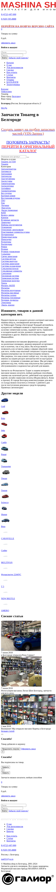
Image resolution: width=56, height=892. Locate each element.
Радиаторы (6, 242)
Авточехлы (6, 176)
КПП (3, 213)
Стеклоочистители (9, 268)
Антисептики (7, 186)
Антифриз (6, 188)
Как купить (12, 836)
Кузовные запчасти (10, 220)
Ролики (4, 249)
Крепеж (4, 217)
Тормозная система (10, 278)
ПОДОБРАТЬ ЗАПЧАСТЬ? (28, 146)
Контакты (11, 841)
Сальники (5, 254)
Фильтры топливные (10, 298)
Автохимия (6, 174)
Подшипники (7, 234)
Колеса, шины (7, 215)
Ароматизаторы (8, 191)
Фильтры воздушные (11, 290)
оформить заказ (8, 43)
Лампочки (6, 222)
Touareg (4, 164)
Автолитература (8, 169)
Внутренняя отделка (10, 198)
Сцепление (6, 273)
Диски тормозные (9, 210)
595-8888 (8, 19)
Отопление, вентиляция (12, 230)
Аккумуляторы (8, 179)
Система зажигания (10, 264)
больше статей (7, 731)
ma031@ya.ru (7, 859)
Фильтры (5, 288)
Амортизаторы (8, 183)
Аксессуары (6, 181)
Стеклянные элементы (11, 271)
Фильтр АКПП (8, 285)
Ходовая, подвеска (9, 300)
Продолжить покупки (10, 749)
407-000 (8, 14)
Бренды (10, 831)
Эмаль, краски (7, 305)
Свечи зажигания (9, 256)
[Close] (2, 734)
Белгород (16, 96)
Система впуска (8, 259)
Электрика (6, 302)
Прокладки (6, 239)
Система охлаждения (11, 266)
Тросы (4, 283)
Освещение (6, 227)
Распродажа (6, 244)
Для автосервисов (15, 826)
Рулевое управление (10, 251)
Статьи (10, 838)
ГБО (3, 200)
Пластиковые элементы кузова (15, 232)
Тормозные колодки (10, 281)
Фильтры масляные (10, 293)
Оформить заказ (28, 749)
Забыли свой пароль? (18, 58)
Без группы (6, 193)
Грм (3, 203)
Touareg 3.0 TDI (8, 162)
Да (6, 108)
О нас (9, 824)
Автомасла (6, 171)
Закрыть (5, 767)
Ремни (4, 247)
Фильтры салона (8, 295)
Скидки (10, 829)
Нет (3, 108)
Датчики (5, 205)
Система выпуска (9, 261)
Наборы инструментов (11, 225)
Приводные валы (9, 237)
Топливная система (10, 276)
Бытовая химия (8, 196)
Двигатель (6, 208)
